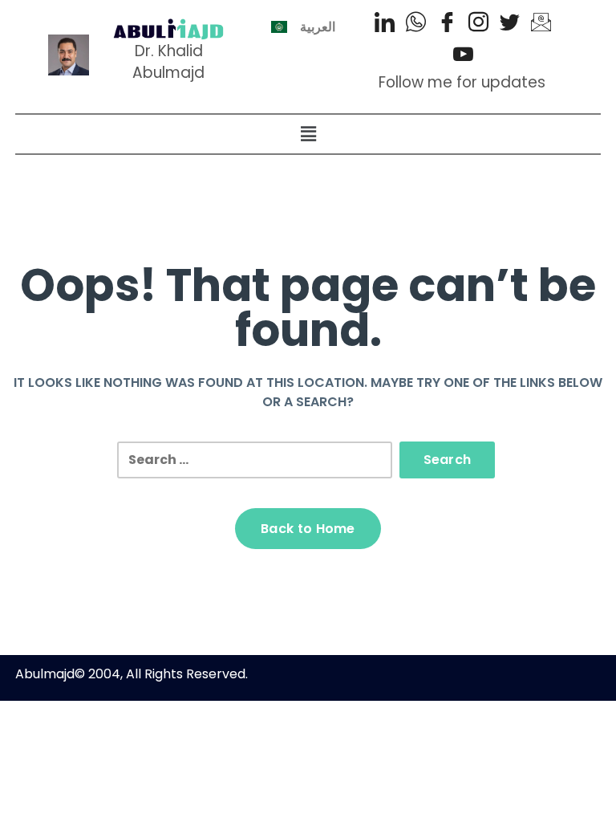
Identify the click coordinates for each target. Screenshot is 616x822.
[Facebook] (447, 24)
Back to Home (308, 528)
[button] (308, 134)
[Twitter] (510, 24)
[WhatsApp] (416, 24)
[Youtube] (463, 56)
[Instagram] (478, 24)
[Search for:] (254, 460)
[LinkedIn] (385, 24)
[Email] (541, 24)
